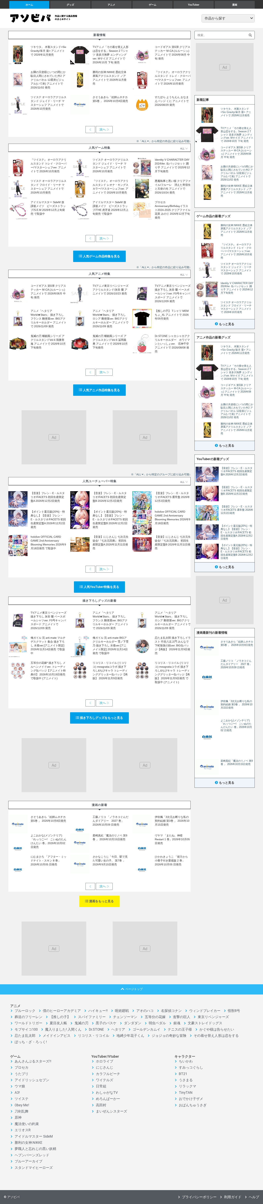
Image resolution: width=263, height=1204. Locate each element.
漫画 (234, 4)
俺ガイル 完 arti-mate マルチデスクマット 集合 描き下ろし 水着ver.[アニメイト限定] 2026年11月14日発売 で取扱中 (48, 645)
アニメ (111, 4)
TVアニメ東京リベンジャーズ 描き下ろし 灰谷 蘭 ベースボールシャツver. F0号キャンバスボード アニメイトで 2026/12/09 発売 (173, 293)
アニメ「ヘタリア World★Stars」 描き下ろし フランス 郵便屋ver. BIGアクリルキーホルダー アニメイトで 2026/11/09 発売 (48, 318)
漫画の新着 (99, 804)
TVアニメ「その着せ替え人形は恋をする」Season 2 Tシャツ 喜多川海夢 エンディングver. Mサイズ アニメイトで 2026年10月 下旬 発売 (110, 54)
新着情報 (99, 34)
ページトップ (134, 989)
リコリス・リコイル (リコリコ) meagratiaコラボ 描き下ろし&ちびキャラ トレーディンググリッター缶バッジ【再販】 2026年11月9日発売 (110, 670)
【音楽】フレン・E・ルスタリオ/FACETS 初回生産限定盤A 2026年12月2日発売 (48, 497)
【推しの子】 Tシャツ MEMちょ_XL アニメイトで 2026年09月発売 (172, 314)
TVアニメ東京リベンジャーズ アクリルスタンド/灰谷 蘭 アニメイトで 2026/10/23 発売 (110, 289)
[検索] (250, 35)
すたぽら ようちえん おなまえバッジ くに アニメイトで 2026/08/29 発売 (172, 101)
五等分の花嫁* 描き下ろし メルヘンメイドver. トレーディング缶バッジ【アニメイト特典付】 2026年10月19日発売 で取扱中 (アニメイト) (48, 670)
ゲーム (152, 4)
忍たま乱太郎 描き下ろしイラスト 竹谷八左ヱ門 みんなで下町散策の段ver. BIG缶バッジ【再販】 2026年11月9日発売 (173, 645)
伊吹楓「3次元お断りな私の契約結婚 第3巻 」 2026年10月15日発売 (172, 820)
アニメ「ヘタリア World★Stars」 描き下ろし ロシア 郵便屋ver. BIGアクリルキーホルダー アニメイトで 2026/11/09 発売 (110, 318)
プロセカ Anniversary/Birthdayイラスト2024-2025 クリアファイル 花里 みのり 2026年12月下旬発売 (172, 210)
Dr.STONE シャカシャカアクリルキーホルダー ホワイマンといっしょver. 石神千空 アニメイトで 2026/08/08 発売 (172, 343)
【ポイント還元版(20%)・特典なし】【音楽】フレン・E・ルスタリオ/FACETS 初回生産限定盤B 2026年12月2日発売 (110, 519)
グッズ (70, 4)
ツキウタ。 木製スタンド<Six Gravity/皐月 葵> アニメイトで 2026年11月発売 (48, 50)
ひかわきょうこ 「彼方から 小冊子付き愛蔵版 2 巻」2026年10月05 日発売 (173, 860)
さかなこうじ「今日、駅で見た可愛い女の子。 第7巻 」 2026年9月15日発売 (110, 860)
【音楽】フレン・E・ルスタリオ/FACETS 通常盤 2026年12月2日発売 (172, 497)
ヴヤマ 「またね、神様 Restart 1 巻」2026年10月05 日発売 (172, 839)
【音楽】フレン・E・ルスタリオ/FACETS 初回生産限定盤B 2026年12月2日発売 (110, 497)
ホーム (29, 4)
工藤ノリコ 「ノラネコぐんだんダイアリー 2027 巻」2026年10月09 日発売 (110, 820)
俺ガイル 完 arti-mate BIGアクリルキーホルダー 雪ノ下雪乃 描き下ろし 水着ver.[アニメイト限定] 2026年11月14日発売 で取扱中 (110, 645)
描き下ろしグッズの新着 (99, 600)
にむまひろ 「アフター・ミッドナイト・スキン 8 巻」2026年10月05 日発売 (48, 860)
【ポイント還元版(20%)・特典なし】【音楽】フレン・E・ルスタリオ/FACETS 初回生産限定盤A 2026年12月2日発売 (48, 519)
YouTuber (193, 4)
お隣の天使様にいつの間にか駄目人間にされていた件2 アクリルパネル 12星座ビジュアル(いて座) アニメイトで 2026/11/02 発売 (48, 79)
